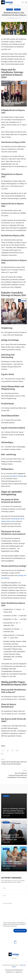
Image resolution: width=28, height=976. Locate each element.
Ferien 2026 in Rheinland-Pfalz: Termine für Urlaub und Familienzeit (13, 864)
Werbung (18, 972)
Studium (9, 9)
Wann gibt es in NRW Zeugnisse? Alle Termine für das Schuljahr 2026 (13, 837)
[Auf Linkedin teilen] (17, 750)
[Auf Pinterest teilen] (12, 750)
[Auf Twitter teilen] (7, 750)
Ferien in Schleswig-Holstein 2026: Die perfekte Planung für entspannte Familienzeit (14, 811)
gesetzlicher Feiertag (16, 476)
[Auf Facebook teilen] (3, 750)
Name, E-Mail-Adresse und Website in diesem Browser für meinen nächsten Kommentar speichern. (14, 924)
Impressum (10, 972)
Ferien (2, 753)
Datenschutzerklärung (14, 970)
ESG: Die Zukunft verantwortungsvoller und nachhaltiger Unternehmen (17, 775)
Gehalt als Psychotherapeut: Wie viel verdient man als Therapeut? (13, 763)
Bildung (17, 9)
